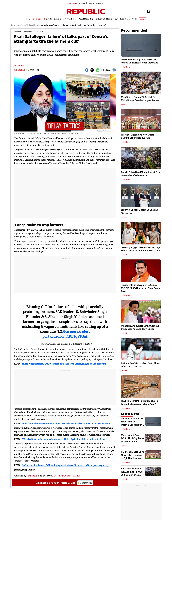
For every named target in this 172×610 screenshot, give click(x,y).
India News (19, 69)
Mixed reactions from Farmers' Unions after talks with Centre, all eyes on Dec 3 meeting (64, 363)
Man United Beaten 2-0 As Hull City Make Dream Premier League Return (140, 98)
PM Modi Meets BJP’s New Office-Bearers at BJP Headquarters (137, 136)
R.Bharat (82, 3)
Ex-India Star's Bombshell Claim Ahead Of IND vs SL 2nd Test (140, 365)
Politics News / (33, 25)
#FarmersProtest (76, 331)
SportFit (124, 105)
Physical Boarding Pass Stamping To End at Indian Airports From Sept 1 (139, 402)
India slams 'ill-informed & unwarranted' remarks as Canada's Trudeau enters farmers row (66, 423)
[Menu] (147, 11)
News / (13, 25)
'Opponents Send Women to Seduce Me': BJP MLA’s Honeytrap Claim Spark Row (140, 288)
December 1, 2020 (83, 343)
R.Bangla (91, 3)
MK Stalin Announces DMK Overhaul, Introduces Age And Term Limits (140, 327)
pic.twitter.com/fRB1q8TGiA (64, 336)
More (142, 19)
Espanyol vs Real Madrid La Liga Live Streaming (139, 211)
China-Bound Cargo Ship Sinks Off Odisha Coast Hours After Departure (139, 61)
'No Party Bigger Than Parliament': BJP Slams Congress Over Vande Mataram (140, 249)
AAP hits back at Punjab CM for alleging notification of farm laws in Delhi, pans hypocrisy (65, 465)
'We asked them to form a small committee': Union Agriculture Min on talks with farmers (64, 439)
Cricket (124, 371)
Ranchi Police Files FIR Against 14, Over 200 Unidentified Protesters (141, 174)
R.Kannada (99, 3)
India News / (22, 25)
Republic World (72, 3)
